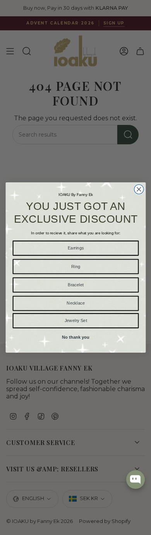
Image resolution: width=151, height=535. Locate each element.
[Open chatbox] (135, 479)
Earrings (75, 248)
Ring (75, 266)
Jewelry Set (75, 320)
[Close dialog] (138, 189)
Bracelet (75, 284)
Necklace (76, 303)
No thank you (75, 337)
